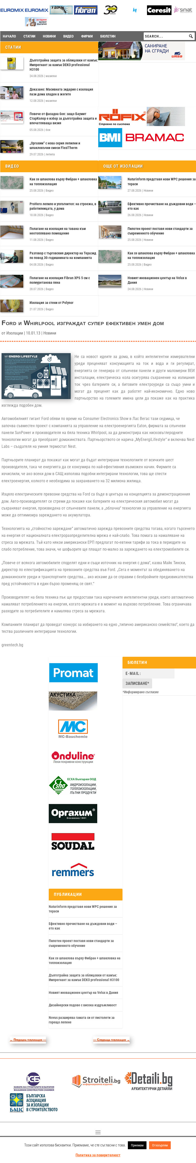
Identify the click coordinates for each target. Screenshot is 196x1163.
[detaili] (148, 1089)
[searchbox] (169, 36)
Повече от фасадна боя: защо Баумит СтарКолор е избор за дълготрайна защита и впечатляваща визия (63, 118)
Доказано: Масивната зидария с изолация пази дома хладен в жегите (61, 91)
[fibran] (85, 13)
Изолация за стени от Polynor (52, 303)
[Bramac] (141, 146)
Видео (50, 190)
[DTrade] (73, 709)
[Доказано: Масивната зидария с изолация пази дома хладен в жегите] (11, 92)
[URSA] (141, 59)
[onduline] (73, 766)
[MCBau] (73, 737)
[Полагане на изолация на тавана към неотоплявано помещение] (11, 232)
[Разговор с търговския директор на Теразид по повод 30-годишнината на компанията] (11, 256)
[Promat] (73, 681)
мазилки (51, 76)
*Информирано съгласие (140, 692)
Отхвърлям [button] (160, 1145)
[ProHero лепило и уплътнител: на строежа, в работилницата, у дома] (11, 207)
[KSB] (34, 1089)
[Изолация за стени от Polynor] (11, 306)
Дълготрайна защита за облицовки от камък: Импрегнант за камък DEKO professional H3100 (64, 64)
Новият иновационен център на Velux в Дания (83, 993)
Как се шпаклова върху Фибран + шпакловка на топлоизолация (63, 181)
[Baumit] (36, 24)
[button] (191, 36)
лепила (50, 154)
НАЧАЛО (9, 36)
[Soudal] (73, 850)
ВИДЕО (68, 36)
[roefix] (141, 125)
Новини (148, 190)
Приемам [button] (137, 1145)
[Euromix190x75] (12, 13)
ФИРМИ (87, 36)
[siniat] (183, 13)
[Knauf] (134, 13)
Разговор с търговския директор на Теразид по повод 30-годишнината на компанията (63, 255)
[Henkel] (159, 13)
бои (48, 130)
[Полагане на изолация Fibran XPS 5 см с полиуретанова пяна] (11, 281)
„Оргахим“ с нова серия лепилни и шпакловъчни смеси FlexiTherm (55, 145)
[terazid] (110, 13)
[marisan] (61, 13)
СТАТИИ (29, 36)
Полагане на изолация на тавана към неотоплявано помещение (58, 231)
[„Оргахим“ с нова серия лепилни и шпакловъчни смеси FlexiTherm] (11, 146)
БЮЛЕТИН (108, 36)
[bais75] (34, 1110)
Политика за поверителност (98, 1155)
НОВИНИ (49, 36)
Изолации (14, 333)
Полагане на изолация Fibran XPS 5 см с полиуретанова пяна (60, 280)
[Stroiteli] (96, 1089)
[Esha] (73, 794)
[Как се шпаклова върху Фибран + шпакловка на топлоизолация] (11, 182)
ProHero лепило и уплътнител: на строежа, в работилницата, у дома (63, 206)
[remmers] (73, 878)
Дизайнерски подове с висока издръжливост (83, 1005)
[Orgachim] (73, 822)
